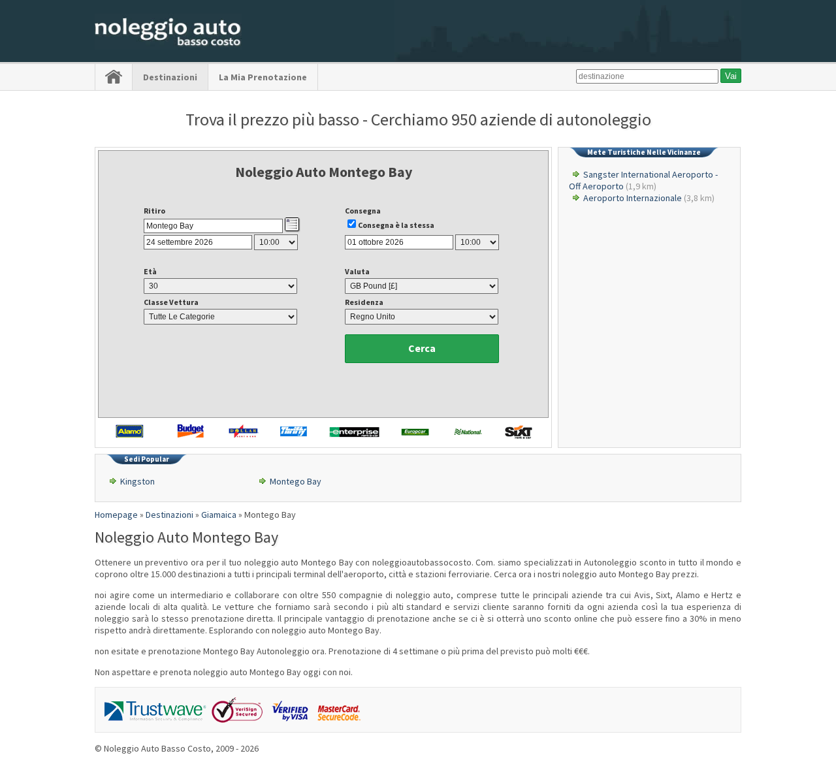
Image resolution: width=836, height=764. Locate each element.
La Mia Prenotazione (263, 77)
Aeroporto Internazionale (632, 198)
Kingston (137, 481)
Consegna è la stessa (396, 225)
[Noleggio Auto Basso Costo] (168, 46)
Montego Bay (295, 481)
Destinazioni (170, 77)
